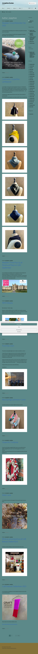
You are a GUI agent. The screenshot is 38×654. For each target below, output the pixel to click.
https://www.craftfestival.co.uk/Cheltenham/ (9, 624)
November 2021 (32, 86)
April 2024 (31, 71)
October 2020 (32, 93)
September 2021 (32, 88)
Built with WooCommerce (11, 648)
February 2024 (32, 72)
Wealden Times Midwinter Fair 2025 (14, 24)
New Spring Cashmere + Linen (14, 399)
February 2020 (32, 96)
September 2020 (32, 94)
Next (18, 635)
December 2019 (32, 98)
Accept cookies (19, 324)
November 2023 (32, 76)
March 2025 (31, 69)
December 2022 (32, 81)
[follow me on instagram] (32, 21)
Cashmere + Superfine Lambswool (10, 80)
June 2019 (31, 103)
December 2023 (32, 74)
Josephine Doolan (8, 3)
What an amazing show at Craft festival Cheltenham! (14, 540)
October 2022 (32, 84)
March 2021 (31, 89)
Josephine (11, 77)
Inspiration (7, 72)
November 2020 (32, 91)
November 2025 (32, 64)
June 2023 (31, 77)
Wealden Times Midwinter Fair (32, 57)
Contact (14, 8)
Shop (3, 8)
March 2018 (31, 106)
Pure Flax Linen (8, 345)
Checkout (8, 8)
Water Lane (6, 495)
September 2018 (32, 105)
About (20, 8)
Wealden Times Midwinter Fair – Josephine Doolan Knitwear (32, 53)
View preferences (19, 329)
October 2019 (32, 101)
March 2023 (31, 79)
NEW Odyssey (7, 302)
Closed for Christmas (10, 442)
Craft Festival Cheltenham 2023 (14, 586)
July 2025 (31, 67)
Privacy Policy (19, 331)
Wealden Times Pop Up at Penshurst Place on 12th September (12, 265)
